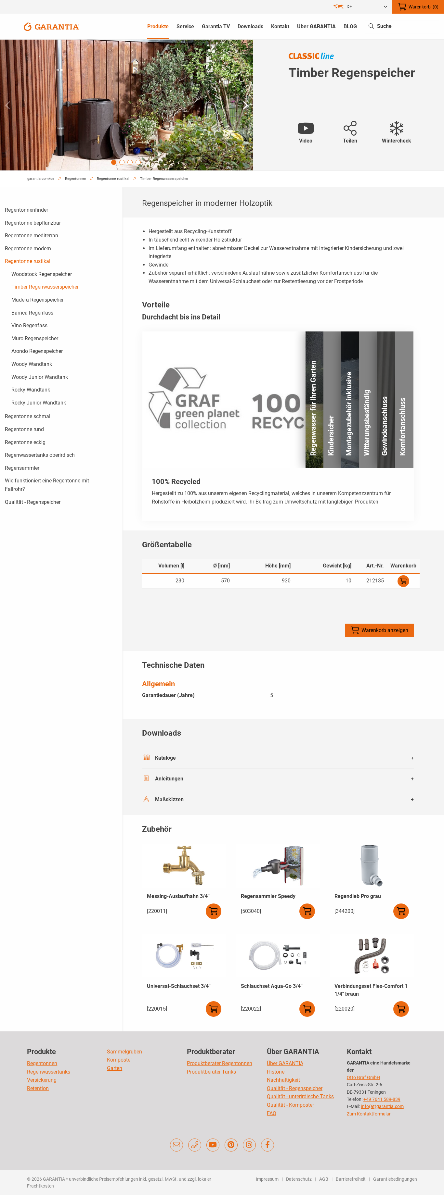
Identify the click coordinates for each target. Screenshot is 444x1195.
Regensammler (22, 468)
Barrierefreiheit (351, 1179)
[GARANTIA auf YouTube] (212, 1145)
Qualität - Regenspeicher (32, 502)
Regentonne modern (28, 248)
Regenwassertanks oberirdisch (40, 455)
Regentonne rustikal (27, 261)
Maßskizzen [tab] (169, 799)
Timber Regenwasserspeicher (45, 287)
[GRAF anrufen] (194, 1145)
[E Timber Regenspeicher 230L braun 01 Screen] (126, 105)
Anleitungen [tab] (169, 779)
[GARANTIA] (51, 26)
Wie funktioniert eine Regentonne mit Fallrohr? (47, 485)
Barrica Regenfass (32, 313)
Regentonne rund (24, 429)
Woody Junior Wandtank (39, 377)
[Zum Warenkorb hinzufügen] (403, 581)
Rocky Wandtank (30, 390)
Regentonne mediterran (31, 235)
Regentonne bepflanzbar (33, 223)
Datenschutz (299, 1179)
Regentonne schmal (27, 416)
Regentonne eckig (25, 442)
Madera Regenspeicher (37, 300)
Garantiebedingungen (395, 1179)
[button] (245, 105)
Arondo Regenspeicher (37, 351)
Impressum (267, 1179)
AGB (323, 1179)
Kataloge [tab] (165, 758)
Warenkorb (423, 6)
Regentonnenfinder (26, 210)
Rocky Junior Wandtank (38, 403)
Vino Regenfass (29, 325)
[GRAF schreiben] (176, 1145)
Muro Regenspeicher (34, 338)
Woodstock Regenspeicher (41, 274)
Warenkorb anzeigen (384, 630)
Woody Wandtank (31, 364)
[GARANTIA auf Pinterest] (231, 1145)
